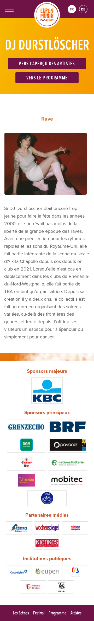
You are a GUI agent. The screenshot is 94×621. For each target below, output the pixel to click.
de (83, 9)
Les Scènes (21, 612)
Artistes (75, 612)
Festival (38, 612)
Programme (57, 612)
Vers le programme (47, 77)
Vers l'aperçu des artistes (47, 63)
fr (72, 9)
